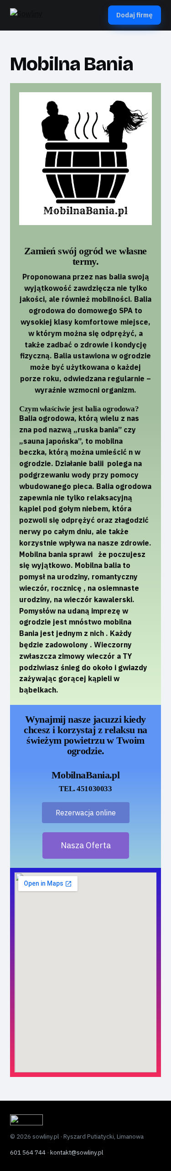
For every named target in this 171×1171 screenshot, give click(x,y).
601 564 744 (28, 1152)
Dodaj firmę (134, 15)
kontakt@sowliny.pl (76, 1152)
